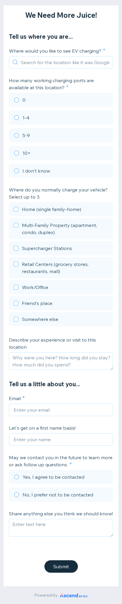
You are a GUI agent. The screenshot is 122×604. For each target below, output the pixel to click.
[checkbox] (61, 210)
